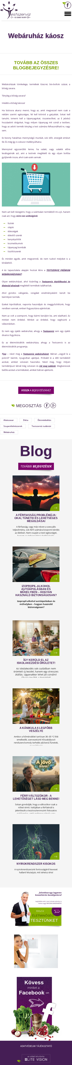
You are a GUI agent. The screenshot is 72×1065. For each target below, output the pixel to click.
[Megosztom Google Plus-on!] (53, 405)
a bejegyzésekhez (36, 390)
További (36, 466)
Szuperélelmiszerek (13, 426)
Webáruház (9, 432)
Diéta (25, 420)
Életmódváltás (44, 420)
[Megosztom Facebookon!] (47, 405)
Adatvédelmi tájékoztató (36, 1046)
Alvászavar (9, 420)
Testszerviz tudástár (41, 426)
